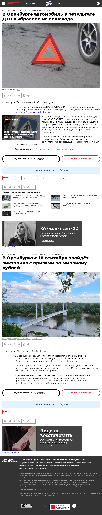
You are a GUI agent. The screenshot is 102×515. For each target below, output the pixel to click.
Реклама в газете (26, 466)
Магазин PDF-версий (44, 463)
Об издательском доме (28, 460)
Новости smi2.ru (10, 247)
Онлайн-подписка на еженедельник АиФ (69, 460)
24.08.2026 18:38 (8, 254)
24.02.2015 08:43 (8, 10)
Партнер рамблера (41, 506)
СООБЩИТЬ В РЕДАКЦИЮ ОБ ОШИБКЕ (33, 469)
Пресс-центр (45, 460)
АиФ (18, 90)
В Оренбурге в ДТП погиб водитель (52, 149)
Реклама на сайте (84, 463)
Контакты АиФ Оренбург (64, 463)
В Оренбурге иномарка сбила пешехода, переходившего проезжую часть (29, 197)
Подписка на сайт (26, 463)
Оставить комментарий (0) (81, 159)
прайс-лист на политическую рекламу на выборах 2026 (57, 466)
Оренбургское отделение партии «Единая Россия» (22, 339)
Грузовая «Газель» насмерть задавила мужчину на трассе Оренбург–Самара (28, 205)
